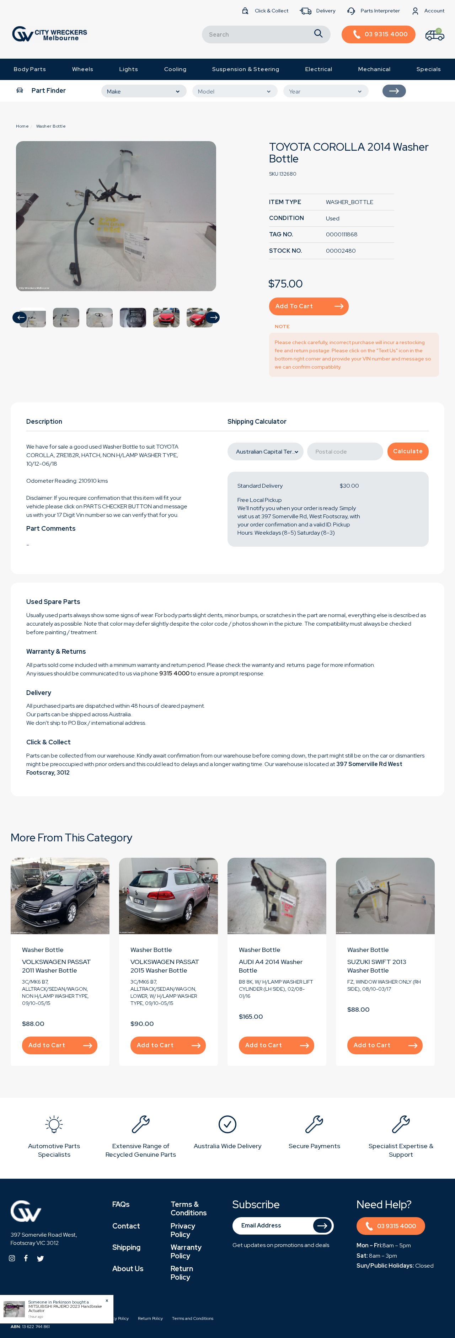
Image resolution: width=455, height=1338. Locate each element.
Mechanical (374, 69)
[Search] (318, 34)
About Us (128, 1268)
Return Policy (182, 1273)
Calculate (408, 451)
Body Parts (30, 69)
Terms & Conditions (189, 1208)
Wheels (82, 69)
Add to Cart (294, 306)
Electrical (318, 69)
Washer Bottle (43, 950)
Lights (128, 69)
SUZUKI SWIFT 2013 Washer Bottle (376, 966)
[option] (116, 216)
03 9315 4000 (396, 1226)
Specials (429, 69)
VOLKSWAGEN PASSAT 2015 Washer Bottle (164, 966)
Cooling (175, 69)
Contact (126, 1226)
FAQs (121, 1204)
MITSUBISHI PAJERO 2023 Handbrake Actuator (65, 1308)
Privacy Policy (183, 1230)
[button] (19, 317)
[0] (428, 42)
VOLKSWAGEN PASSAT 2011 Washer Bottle (56, 966)
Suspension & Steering (245, 69)
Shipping (126, 1247)
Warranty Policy (186, 1252)
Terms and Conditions (192, 1318)
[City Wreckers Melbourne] (49, 33)
